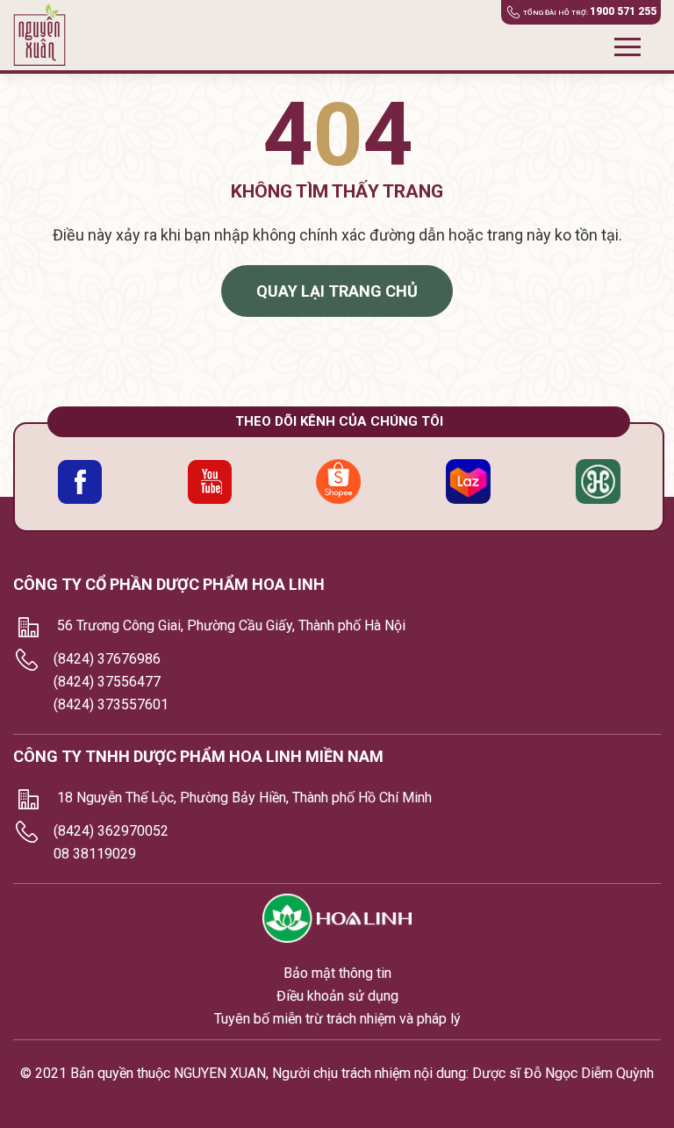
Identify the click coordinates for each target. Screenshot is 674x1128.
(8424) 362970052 (111, 831)
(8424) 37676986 (107, 658)
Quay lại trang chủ (337, 291)
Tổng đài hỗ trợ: (589, 11)
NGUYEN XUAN (220, 1073)
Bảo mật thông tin (337, 973)
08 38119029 (95, 853)
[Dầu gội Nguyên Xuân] (46, 35)
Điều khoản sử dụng (337, 996)
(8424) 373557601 (111, 704)
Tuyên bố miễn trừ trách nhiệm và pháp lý (337, 1018)
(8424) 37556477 (107, 681)
